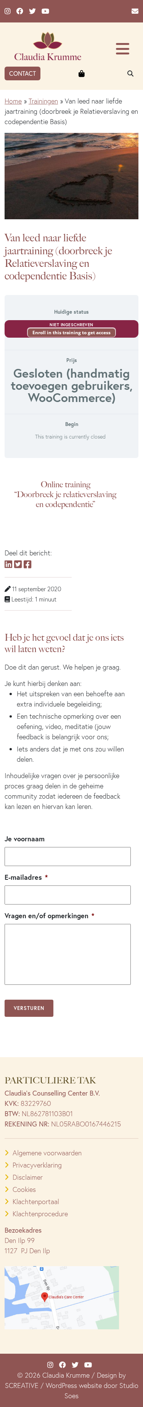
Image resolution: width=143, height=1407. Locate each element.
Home (13, 101)
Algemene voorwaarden (47, 1153)
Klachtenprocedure (40, 1213)
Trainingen (43, 101)
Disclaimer (28, 1177)
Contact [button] (22, 73)
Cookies (24, 1189)
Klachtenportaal (36, 1201)
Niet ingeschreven (71, 324)
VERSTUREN (29, 1008)
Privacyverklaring (37, 1165)
